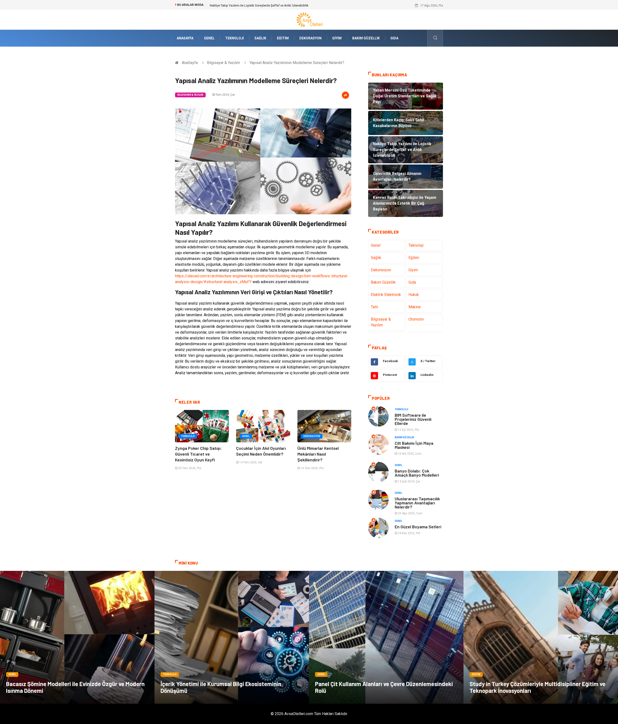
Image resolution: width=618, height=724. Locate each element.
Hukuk (413, 294)
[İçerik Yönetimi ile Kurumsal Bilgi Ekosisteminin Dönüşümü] (231, 637)
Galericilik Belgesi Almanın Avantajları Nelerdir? (242, 5)
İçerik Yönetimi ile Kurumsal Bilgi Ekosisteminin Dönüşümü (221, 687)
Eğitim (283, 38)
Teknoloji (234, 38)
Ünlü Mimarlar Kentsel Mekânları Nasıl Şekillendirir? (318, 453)
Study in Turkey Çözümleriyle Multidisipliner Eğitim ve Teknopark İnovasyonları (537, 687)
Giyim (337, 38)
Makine (414, 307)
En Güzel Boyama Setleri (418, 526)
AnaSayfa (185, 38)
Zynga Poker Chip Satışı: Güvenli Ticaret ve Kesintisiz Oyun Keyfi (198, 453)
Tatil (374, 307)
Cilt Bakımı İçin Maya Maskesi (414, 445)
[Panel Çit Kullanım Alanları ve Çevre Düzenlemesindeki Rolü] (386, 637)
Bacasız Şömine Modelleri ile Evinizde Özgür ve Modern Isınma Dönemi (75, 687)
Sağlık (260, 38)
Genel (209, 38)
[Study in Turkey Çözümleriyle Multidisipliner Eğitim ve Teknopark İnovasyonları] (541, 637)
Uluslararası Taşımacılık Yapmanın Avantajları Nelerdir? (417, 502)
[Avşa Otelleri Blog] (309, 19)
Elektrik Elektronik (386, 294)
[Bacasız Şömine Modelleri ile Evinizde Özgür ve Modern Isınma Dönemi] (77, 637)
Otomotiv (416, 319)
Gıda (394, 38)
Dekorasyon (310, 38)
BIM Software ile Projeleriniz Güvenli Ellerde (413, 419)
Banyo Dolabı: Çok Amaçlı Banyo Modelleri (417, 473)
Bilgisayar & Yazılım (223, 62)
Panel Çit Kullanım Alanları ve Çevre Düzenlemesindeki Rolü (384, 687)
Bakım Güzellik (366, 38)
